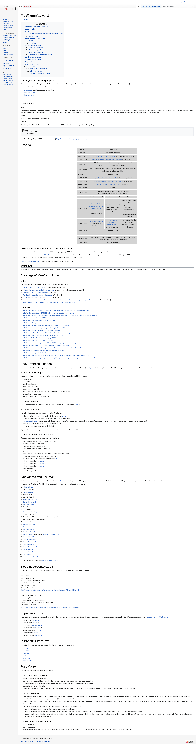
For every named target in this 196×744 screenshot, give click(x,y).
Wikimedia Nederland (50, 534)
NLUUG (35, 620)
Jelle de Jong (28, 504)
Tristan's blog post (29, 92)
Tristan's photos (28, 95)
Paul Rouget (27, 492)
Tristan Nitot (27, 487)
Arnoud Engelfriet (29, 421)
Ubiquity (41, 463)
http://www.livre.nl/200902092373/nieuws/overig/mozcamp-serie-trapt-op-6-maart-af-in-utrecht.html (59, 315)
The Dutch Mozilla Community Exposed (107, 181)
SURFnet (26, 658)
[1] (56, 458)
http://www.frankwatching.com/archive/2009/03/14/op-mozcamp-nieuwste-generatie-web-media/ (58, 358)
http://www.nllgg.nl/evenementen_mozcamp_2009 (41, 330)
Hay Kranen (27, 534)
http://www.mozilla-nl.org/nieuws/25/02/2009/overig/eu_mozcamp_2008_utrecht (52, 343)
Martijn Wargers (28, 549)
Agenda (91, 368)
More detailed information (30, 261)
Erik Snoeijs (27, 554)
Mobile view (46, 741)
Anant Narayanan (29, 524)
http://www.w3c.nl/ (29, 323)
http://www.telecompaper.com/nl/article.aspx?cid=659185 (43, 335)
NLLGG (37, 628)
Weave (40, 461)
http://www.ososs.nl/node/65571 (34, 318)
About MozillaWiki (35, 741)
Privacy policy (24, 741)
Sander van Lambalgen (31, 512)
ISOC (38, 630)
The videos (27, 90)
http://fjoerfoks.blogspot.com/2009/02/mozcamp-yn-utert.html (45, 345)
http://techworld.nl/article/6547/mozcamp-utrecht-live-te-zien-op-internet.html (51, 348)
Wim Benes (27, 527)
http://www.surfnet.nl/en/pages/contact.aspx (72, 139)
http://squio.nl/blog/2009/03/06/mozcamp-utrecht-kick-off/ (44, 350)
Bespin (40, 466)
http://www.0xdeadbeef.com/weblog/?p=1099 (39, 338)
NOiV (63, 416)
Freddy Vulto (27, 552)
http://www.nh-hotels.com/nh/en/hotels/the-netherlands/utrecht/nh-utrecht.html (49, 590)
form (57, 481)
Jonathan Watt (28, 532)
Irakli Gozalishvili (29, 529)
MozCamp (26, 19)
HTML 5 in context (95, 221)
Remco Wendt (28, 537)
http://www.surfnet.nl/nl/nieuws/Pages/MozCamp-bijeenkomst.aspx (47, 333)
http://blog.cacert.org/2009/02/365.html (37, 340)
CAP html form (104, 255)
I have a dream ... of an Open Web (103, 156)
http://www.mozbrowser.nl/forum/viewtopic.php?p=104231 (44, 328)
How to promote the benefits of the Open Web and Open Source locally (48, 302)
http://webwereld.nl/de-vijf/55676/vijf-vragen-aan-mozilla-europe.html (48, 313)
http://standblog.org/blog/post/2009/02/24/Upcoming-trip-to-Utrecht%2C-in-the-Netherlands (56, 310)
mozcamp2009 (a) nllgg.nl (50, 561)
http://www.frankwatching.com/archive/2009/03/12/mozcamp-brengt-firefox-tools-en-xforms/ (56, 355)
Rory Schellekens (29, 547)
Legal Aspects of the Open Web (105, 178)
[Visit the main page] (9, 8)
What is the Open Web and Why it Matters (107, 160)
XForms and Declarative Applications (112, 222)
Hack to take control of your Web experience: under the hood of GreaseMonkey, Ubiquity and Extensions (60, 300)
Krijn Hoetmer (28, 544)
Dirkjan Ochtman (29, 502)
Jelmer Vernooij (28, 542)
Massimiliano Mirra (29, 557)
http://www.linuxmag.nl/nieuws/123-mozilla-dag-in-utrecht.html (45, 325)
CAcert (46, 255)
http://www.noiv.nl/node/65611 (34, 353)
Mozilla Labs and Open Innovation (107, 184)
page (76, 405)
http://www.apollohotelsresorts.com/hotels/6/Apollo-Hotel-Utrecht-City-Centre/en (50, 607)
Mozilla (35, 633)
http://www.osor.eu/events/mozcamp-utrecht (39, 320)
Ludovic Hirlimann (29, 539)
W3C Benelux (35, 625)
